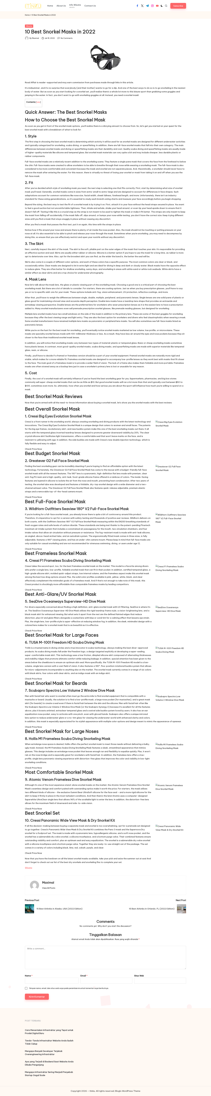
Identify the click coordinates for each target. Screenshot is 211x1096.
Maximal (48, 882)
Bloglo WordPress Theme (127, 1091)
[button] (178, 6)
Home (27, 15)
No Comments (66, 38)
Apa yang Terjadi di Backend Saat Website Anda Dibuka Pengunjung (49, 1063)
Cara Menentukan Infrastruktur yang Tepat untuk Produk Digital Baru (49, 1032)
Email (83, 975)
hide (38, 102)
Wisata (29, 26)
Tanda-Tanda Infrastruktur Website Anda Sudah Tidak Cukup (49, 1042)
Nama (28, 975)
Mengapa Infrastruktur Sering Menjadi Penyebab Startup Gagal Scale (49, 1074)
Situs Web (139, 975)
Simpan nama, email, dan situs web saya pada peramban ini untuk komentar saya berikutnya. (69, 988)
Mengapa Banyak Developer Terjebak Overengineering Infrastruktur (43, 1053)
